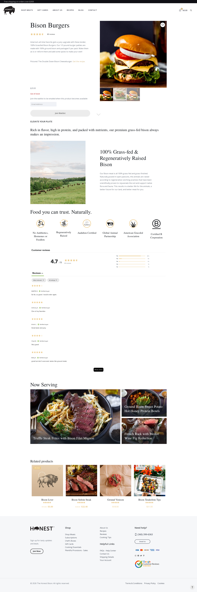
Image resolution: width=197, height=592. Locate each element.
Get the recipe (79, 61)
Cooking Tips (105, 537)
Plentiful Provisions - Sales (76, 550)
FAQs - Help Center (108, 550)
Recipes (103, 531)
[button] (132, 256)
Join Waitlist (60, 113)
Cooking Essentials (73, 547)
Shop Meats (70, 534)
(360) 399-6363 (145, 534)
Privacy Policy (150, 583)
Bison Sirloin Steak (81, 499)
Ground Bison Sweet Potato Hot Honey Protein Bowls (143, 408)
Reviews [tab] (37, 273)
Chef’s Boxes (70, 541)
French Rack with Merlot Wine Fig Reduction (141, 435)
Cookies (161, 583)
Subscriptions (71, 537)
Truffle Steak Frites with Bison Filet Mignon (63, 438)
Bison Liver (47, 499)
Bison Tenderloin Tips (149, 499)
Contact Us (104, 554)
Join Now (37, 551)
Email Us (142, 541)
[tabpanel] (98, 326)
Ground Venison (115, 499)
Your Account (105, 560)
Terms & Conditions (133, 583)
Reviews (103, 534)
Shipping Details (107, 557)
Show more (98, 369)
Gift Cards (69, 544)
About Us (104, 528)
